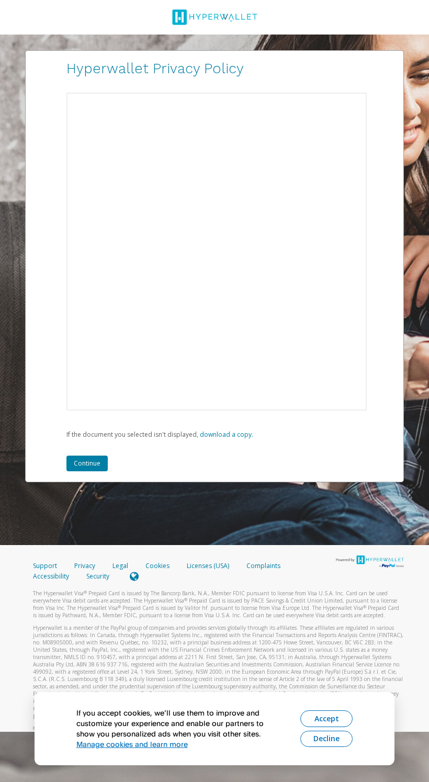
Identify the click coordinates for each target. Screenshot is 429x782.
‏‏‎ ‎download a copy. (225, 434)
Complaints (263, 565)
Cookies (157, 565)
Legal (120, 565)
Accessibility (51, 576)
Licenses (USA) (209, 565)
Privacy (84, 565)
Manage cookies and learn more (132, 744)
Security (97, 576)
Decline (326, 738)
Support (45, 565)
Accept (326, 718)
